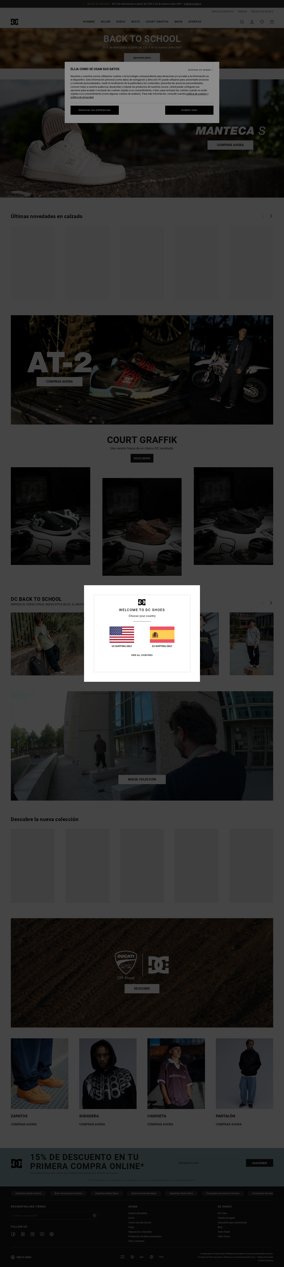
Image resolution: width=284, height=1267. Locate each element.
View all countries (142, 655)
